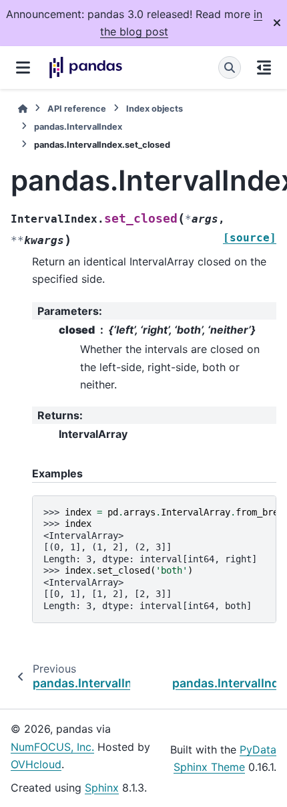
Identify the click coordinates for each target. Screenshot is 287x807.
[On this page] (264, 67)
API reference (76, 109)
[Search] (229, 67)
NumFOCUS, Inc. (52, 747)
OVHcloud (36, 764)
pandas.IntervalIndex (78, 127)
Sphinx (102, 787)
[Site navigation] (23, 67)
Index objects (154, 109)
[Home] (22, 109)
